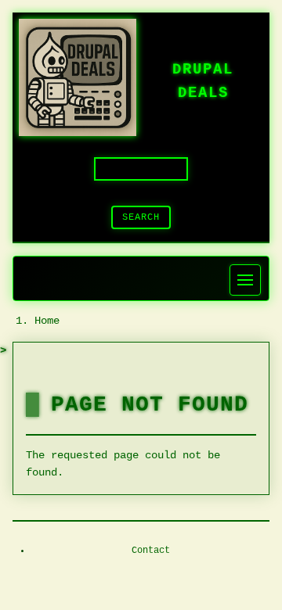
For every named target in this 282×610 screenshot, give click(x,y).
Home (47, 320)
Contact (151, 550)
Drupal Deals (202, 81)
